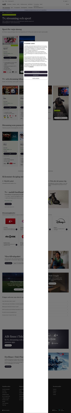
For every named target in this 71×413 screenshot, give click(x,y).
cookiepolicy (31, 66)
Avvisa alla (36, 75)
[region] (35, 227)
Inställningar (35, 78)
